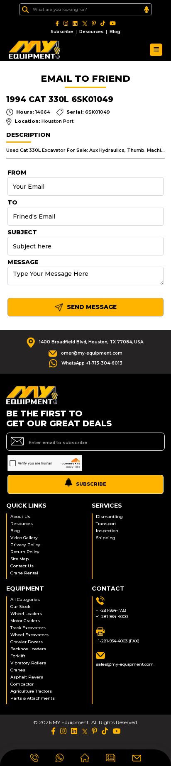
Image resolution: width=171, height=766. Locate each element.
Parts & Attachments (32, 698)
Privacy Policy (25, 544)
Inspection (107, 530)
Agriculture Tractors (31, 691)
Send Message (91, 307)
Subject (22, 232)
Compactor (22, 684)
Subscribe (62, 31)
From (17, 172)
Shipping (105, 537)
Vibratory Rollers (28, 663)
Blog (115, 31)
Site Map (19, 559)
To (12, 202)
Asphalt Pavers (26, 677)
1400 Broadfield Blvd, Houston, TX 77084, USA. (91, 342)
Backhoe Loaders (28, 649)
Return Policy (24, 551)
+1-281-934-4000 (112, 616)
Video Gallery (24, 537)
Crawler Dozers (26, 641)
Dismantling (109, 516)
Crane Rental (24, 573)
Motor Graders (25, 620)
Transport (106, 523)
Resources (91, 31)
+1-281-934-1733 (111, 610)
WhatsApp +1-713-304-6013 (91, 363)
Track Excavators (28, 627)
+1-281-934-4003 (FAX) (117, 641)
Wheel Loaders (26, 613)
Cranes (17, 670)
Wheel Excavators (29, 634)
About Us (20, 516)
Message (22, 262)
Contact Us (22, 566)
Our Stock (20, 606)
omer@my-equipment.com (91, 353)
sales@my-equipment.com (125, 664)
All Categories (25, 599)
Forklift (17, 656)
